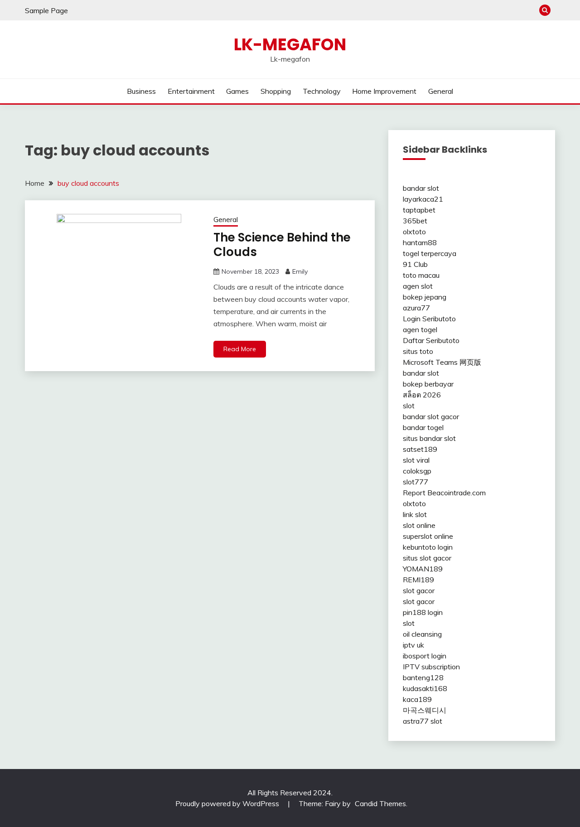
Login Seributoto (429, 318)
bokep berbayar (428, 383)
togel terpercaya (429, 253)
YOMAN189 (423, 568)
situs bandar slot (429, 438)
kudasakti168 (425, 688)
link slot (415, 514)
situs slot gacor (427, 557)
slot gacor (419, 590)
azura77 (416, 307)
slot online (419, 525)
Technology (322, 91)
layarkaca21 (423, 198)
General (440, 91)
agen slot (418, 285)
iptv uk (413, 644)
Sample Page (46, 10)
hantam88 (420, 242)
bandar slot (421, 188)
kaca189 (417, 699)
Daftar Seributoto (431, 340)
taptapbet (419, 209)
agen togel (420, 329)
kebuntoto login (428, 546)
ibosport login (424, 655)
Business (141, 91)
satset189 (420, 449)
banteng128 (423, 677)
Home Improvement (384, 91)
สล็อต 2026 (422, 394)
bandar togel (423, 427)
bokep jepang (424, 296)
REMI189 (418, 579)
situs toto (418, 351)
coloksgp (417, 470)
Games (237, 91)
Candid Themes (380, 803)
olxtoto (414, 231)
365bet (415, 220)
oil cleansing (422, 633)
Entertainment (191, 91)
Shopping (276, 91)
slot (409, 405)
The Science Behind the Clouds (282, 245)
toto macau (421, 275)
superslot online (428, 536)
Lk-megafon (290, 44)
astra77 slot (422, 720)
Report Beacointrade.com (444, 492)
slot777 (415, 481)
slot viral (416, 459)
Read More (239, 349)
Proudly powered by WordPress (228, 803)
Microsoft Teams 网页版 (442, 362)
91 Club (415, 264)
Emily (300, 271)
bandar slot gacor (431, 416)
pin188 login (423, 612)
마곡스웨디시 (424, 710)
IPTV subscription (431, 666)
